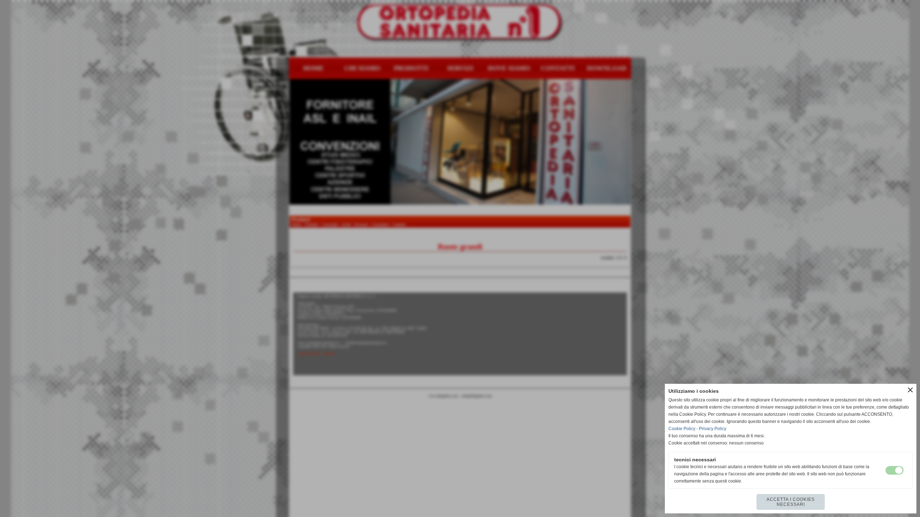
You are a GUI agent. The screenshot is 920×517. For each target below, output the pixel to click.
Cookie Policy (681, 428)
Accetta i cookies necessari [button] (791, 502)
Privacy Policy (712, 428)
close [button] (910, 390)
